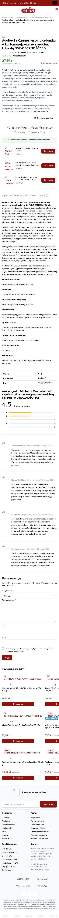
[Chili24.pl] (28, 10)
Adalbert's (22, 52)
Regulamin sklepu (38, 828)
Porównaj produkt (45, 118)
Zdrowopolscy (8, 824)
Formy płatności (38, 821)
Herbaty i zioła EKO (10, 863)
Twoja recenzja (9, 600)
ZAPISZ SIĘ (48, 804)
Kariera (5, 835)
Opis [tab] (4, 195)
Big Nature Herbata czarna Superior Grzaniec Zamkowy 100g (27, 164)
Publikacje (6, 821)
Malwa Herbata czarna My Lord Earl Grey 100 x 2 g (26, 178)
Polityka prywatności (39, 839)
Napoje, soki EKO (9, 866)
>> (54, 3)
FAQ (4, 831)
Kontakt (5, 839)
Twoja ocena (8, 591)
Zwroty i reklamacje (39, 835)
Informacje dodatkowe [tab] (23, 195)
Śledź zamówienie (38, 824)
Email (5, 637)
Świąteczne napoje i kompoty (41, 18)
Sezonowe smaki (22, 18)
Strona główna (7, 18)
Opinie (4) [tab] (43, 195)
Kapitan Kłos (7, 828)
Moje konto (35, 817)
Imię (4, 626)
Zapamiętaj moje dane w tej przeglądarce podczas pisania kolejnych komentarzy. (29, 650)
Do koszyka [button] (18, 704)
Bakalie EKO (7, 849)
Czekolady (6, 870)
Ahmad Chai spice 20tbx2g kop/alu (27, 149)
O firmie (5, 817)
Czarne (4, 37)
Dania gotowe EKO (10, 852)
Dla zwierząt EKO (9, 859)
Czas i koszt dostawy (40, 831)
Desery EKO (7, 856)
